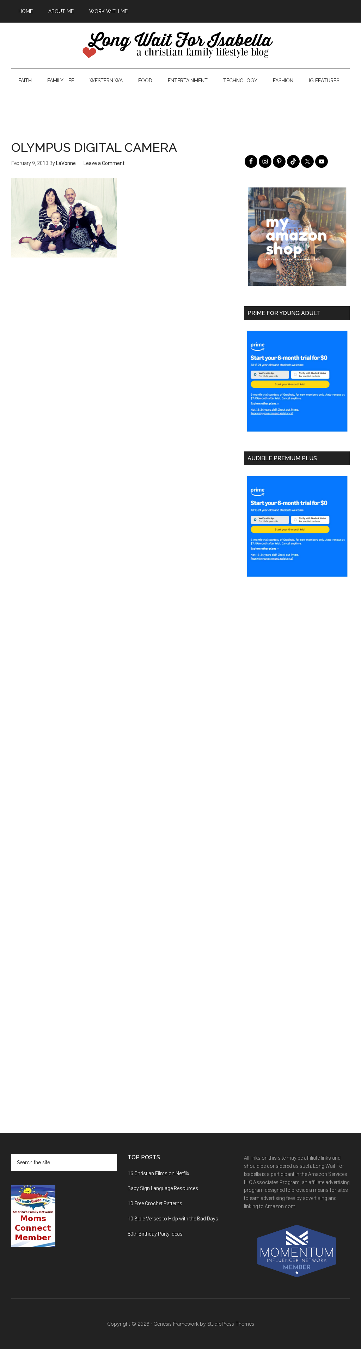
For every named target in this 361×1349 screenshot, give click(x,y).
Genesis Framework (175, 1324)
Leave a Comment (104, 163)
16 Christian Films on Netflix (158, 1173)
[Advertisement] (180, 108)
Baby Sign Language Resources (163, 1188)
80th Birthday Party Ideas (155, 1234)
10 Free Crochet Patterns (155, 1203)
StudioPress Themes (230, 1324)
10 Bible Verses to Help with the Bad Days (173, 1218)
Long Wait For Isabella (180, 45)
